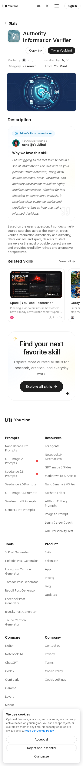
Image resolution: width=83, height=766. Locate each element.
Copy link (35, 50)
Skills (13, 23)
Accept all (42, 739)
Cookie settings (55, 680)
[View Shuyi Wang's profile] (72, 317)
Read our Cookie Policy (39, 730)
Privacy (50, 654)
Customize (41, 756)
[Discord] (38, 6)
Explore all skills (39, 386)
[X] (47, 6)
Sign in (72, 6)
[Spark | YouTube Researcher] (36, 295)
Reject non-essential (41, 748)
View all (65, 261)
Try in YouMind (61, 50)
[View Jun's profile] (12, 317)
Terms (49, 663)
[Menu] (56, 5)
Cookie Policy (54, 671)
